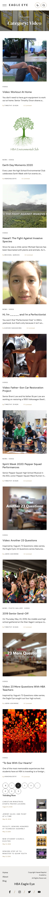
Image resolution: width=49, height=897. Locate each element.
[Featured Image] (25, 60)
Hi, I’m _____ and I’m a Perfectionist (24, 314)
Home (21, 17)
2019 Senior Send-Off (16, 613)
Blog (5, 881)
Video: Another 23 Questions (20, 540)
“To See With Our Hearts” (17, 763)
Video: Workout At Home (17, 92)
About (5, 876)
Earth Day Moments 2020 (18, 165)
